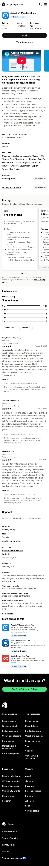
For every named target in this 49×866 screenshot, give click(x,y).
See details (7, 614)
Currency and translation (31, 757)
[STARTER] (23, 273)
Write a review (10, 328)
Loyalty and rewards (11, 187)
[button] (24, 630)
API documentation (11, 781)
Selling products (10, 731)
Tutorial (6, 537)
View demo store (24, 42)
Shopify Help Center (11, 776)
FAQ (4, 533)
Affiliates (29, 801)
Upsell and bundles (34, 736)
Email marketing (32, 741)
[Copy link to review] (21, 338)
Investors (29, 786)
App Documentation (11, 541)
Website (6, 554)
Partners (29, 796)
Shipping (29, 751)
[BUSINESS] (25, 273)
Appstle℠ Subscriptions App (22, 625)
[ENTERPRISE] (26, 273)
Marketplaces (31, 726)
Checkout (6, 156)
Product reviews (33, 731)
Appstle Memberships (12, 550)
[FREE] (22, 273)
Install (24, 35)
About (28, 776)
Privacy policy (8, 529)
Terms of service (10, 838)
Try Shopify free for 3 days (24, 689)
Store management (11, 753)
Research (6, 801)
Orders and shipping (11, 736)
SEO (27, 746)
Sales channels (9, 721)
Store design (8, 741)
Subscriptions (8, 178)
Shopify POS (38, 156)
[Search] (40, 4)
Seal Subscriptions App (20, 641)
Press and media (33, 791)
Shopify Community (11, 786)
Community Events (11, 791)
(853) (23, 26)
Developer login (9, 832)
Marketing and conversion (9, 747)
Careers (29, 781)
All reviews (26, 328)
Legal (27, 806)
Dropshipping (31, 721)
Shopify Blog (8, 796)
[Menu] (45, 4)
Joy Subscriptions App (20, 656)
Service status (32, 811)
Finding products (10, 726)
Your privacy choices (12, 858)
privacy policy (8, 581)
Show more (6, 379)
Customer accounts (22, 156)
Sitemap (6, 851)
